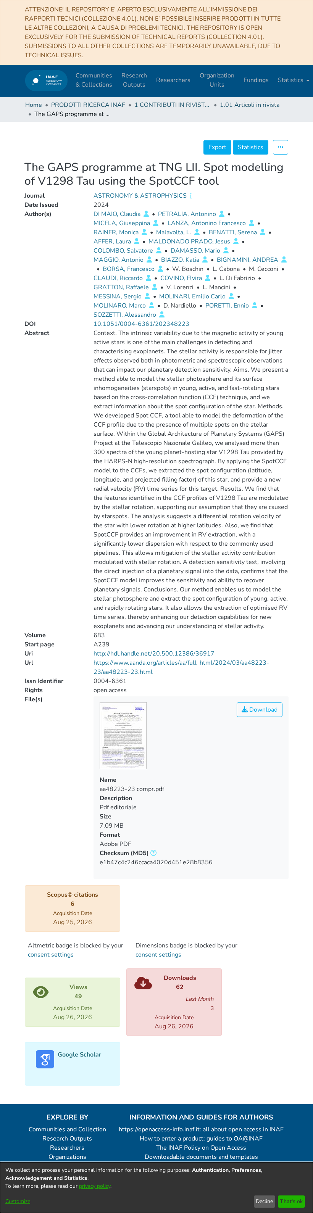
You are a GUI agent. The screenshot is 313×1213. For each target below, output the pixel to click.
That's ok (291, 1201)
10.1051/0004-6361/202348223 (141, 324)
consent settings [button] (51, 954)
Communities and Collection (67, 1129)
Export (217, 147)
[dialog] (156, 1187)
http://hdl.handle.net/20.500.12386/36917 (154, 653)
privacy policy (94, 1186)
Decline (264, 1201)
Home (33, 105)
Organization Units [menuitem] (217, 80)
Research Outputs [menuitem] (134, 80)
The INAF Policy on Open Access (201, 1148)
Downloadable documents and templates (201, 1157)
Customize (17, 1201)
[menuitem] (293, 80)
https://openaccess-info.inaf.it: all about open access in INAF (201, 1129)
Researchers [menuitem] (173, 80)
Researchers (67, 1148)
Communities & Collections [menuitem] (94, 80)
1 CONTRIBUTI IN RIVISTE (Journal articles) (172, 105)
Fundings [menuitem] (256, 80)
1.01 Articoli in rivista (249, 105)
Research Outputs (67, 1138)
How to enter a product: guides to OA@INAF (201, 1138)
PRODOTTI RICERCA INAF (88, 105)
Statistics (250, 147)
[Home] (46, 80)
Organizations (67, 1157)
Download (263, 710)
